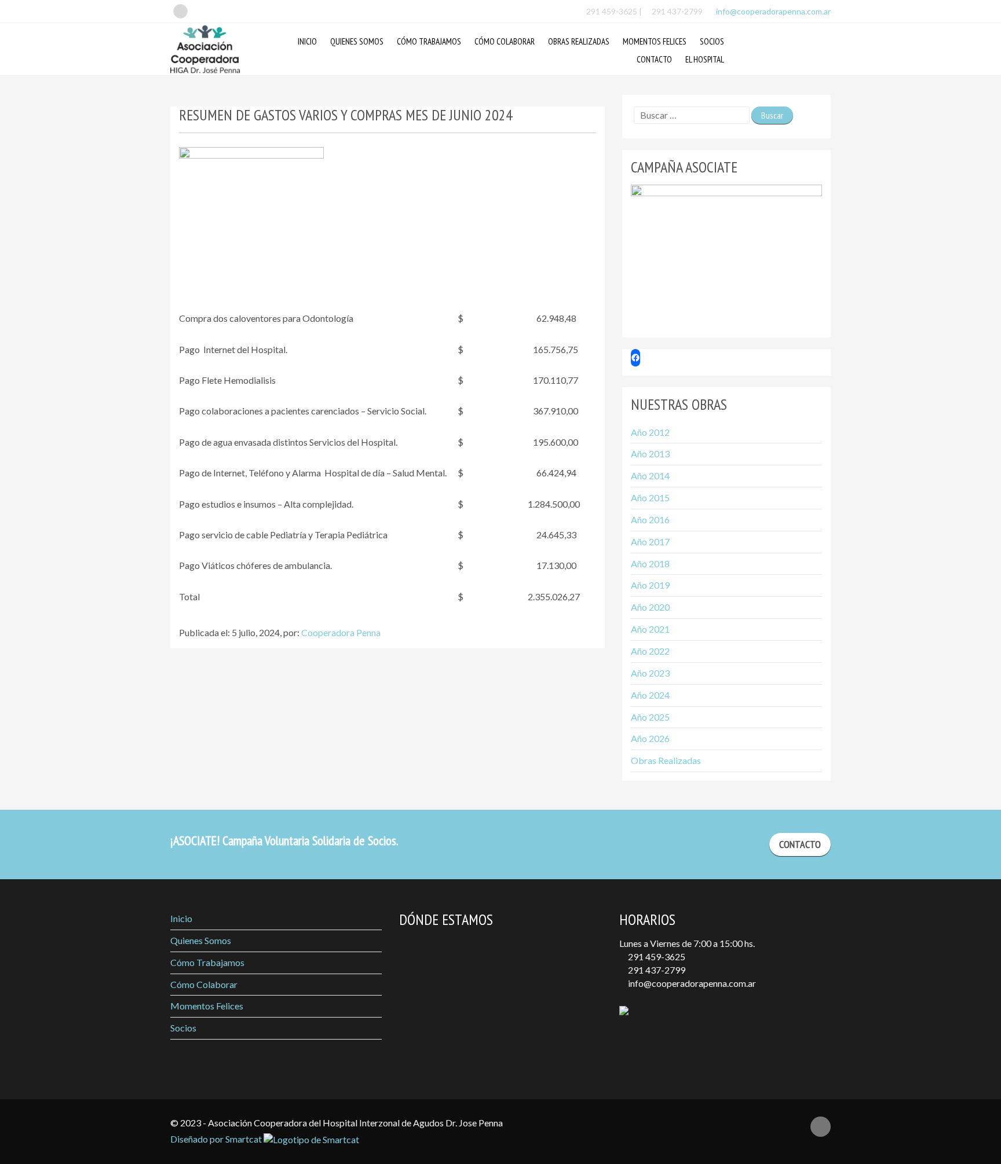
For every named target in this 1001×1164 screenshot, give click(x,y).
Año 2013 (650, 453)
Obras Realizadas (578, 41)
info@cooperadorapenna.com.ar (772, 11)
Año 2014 (650, 475)
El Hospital (704, 59)
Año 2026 (650, 738)
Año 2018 (650, 563)
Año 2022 (650, 650)
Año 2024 (650, 694)
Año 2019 (650, 584)
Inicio (307, 41)
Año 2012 (650, 432)
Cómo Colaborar (504, 41)
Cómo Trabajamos (429, 41)
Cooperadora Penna (341, 632)
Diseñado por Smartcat (217, 1138)
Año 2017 (650, 541)
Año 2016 (650, 519)
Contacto (654, 59)
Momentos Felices (654, 41)
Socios (712, 41)
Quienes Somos (356, 41)
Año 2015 (650, 497)
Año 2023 (650, 672)
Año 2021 (650, 628)
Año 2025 (650, 716)
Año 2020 (650, 606)
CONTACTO (800, 844)
